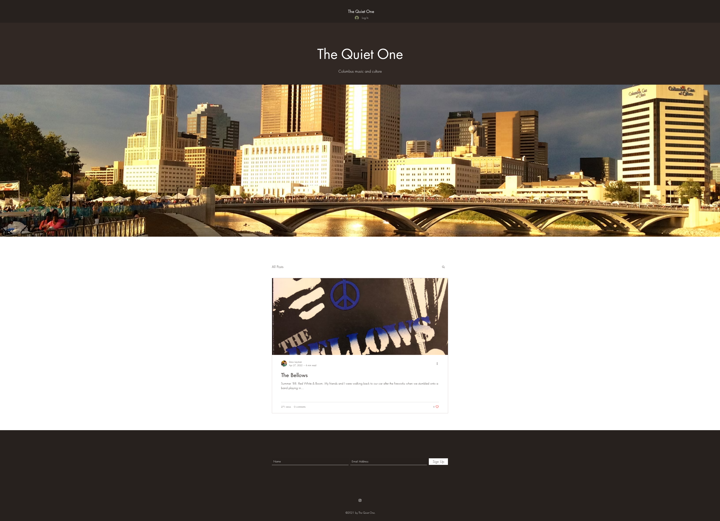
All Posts (278, 266)
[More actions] (438, 363)
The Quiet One (361, 11)
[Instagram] (360, 500)
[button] (443, 267)
